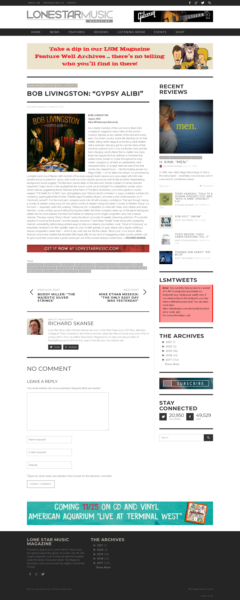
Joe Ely (138, 264)
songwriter (35, 271)
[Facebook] (190, 3)
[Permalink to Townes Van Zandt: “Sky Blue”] (165, 257)
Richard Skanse (36, 107)
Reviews (48, 85)
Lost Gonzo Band (84, 268)
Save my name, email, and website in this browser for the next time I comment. (70, 476)
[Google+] (196, 3)
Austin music (52, 264)
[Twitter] (202, 3)
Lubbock (101, 268)
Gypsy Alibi (126, 264)
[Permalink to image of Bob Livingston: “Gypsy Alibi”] (56, 142)
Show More (172, 364)
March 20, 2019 (202, 258)
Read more (164, 186)
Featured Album (180, 157)
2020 (169, 346)
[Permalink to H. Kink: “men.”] (186, 126)
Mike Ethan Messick (186, 240)
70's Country (35, 264)
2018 (169, 355)
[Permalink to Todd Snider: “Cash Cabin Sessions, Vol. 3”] (165, 239)
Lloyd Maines (65, 268)
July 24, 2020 (190, 166)
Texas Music (71, 271)
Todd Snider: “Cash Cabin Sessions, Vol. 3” (192, 235)
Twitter (56, 347)
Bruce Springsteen (106, 264)
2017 (169, 359)
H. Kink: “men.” (173, 162)
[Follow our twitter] (163, 416)
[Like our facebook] (190, 416)
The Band (84, 271)
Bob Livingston (84, 264)
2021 (169, 342)
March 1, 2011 (56, 107)
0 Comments (207, 186)
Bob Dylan (67, 264)
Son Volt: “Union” (188, 216)
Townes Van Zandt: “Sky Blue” (193, 253)
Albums (34, 85)
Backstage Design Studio (200, 589)
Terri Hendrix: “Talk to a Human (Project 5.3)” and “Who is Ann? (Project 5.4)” (194, 197)
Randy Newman (117, 268)
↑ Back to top (206, 596)
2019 (169, 350)
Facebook (72, 347)
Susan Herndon (52, 271)
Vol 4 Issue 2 (67, 85)
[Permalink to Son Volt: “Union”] (165, 221)
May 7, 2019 (200, 220)
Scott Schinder (184, 220)
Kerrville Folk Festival (42, 268)
